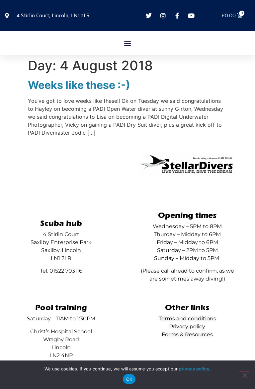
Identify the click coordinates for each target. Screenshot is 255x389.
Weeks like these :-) (79, 85)
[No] (244, 374)
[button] (127, 42)
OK (129, 379)
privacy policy (194, 368)
